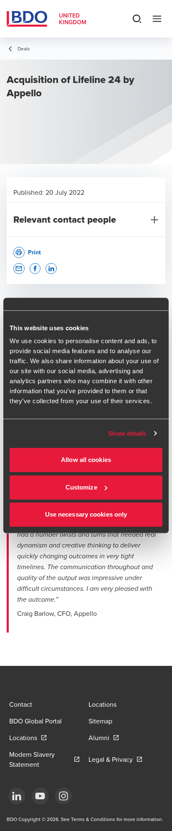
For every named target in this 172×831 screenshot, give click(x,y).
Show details (127, 433)
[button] (19, 268)
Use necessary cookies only (86, 514)
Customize (81, 487)
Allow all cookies (86, 459)
